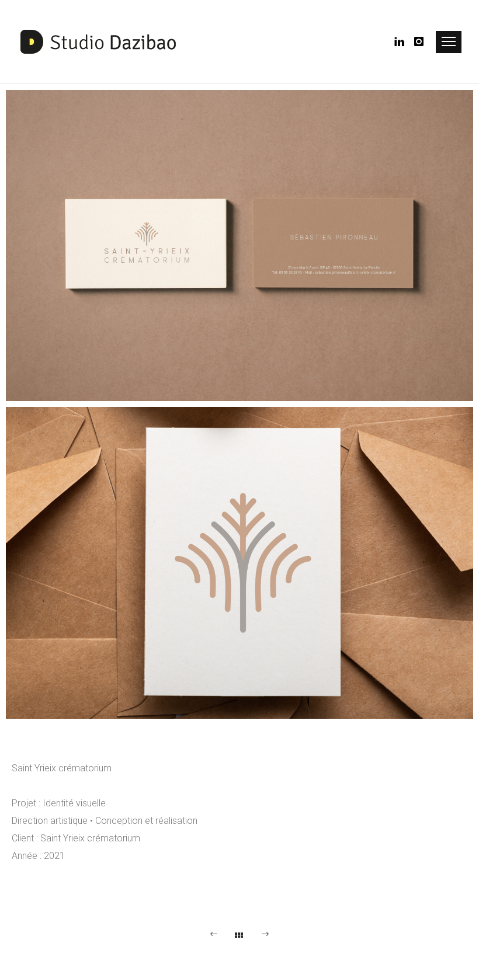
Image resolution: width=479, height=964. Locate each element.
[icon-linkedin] (402, 42)
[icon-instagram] (419, 42)
